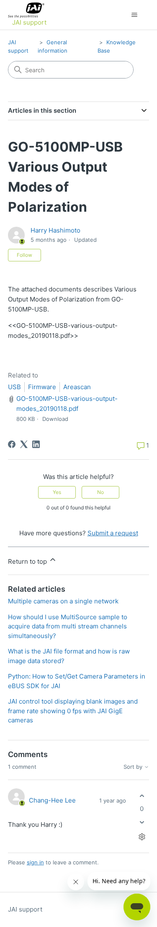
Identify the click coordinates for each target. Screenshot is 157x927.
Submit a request (113, 533)
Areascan (77, 387)
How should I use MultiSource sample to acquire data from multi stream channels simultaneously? (67, 626)
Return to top (28, 561)
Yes (57, 492)
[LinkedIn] (36, 444)
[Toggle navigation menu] (134, 15)
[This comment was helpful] (141, 795)
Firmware (42, 387)
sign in (35, 862)
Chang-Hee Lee (52, 800)
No (100, 492)
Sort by (134, 767)
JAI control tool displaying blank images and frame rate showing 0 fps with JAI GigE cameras (73, 710)
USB (14, 387)
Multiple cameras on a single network (63, 601)
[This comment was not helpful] (141, 822)
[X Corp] (24, 444)
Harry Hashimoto (55, 230)
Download (55, 418)
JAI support (25, 909)
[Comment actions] (141, 837)
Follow (24, 255)
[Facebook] (11, 444)
